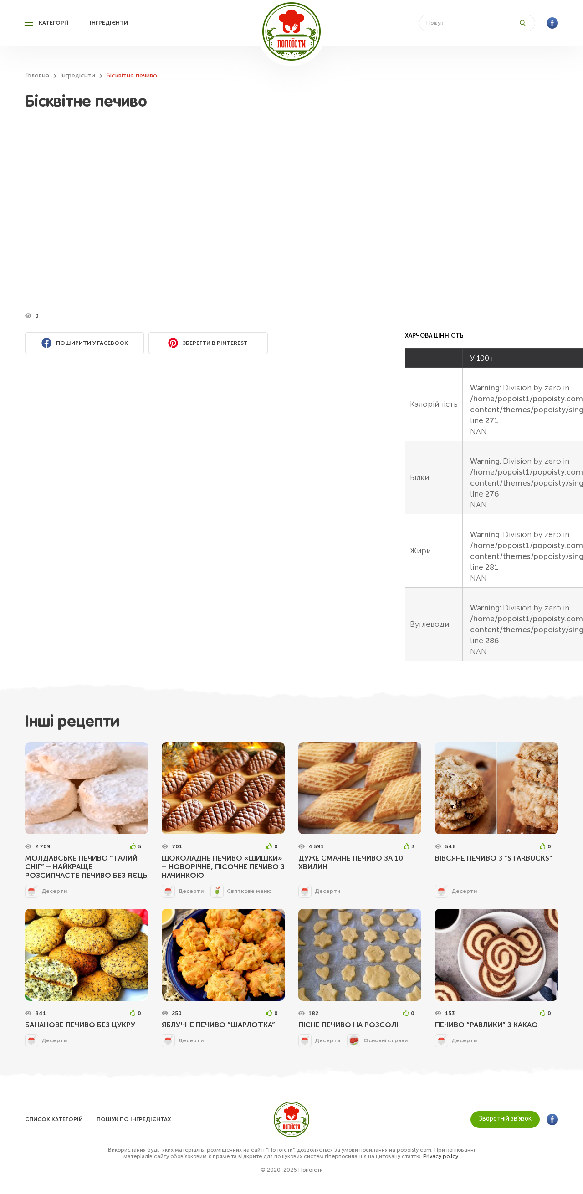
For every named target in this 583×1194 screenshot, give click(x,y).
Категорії (53, 23)
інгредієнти (109, 23)
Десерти (54, 891)
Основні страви (385, 1040)
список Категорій (54, 1119)
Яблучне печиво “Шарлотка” (218, 1024)
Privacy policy (440, 1156)
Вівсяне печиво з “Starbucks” (493, 858)
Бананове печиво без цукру (80, 1024)
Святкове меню (249, 891)
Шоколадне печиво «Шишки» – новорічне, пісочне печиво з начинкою (223, 867)
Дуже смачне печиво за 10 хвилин (350, 862)
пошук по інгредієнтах (134, 1119)
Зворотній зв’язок (505, 1119)
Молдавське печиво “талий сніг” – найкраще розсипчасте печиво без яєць (86, 867)
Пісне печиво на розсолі (348, 1024)
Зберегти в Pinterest (215, 343)
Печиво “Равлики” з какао (486, 1024)
